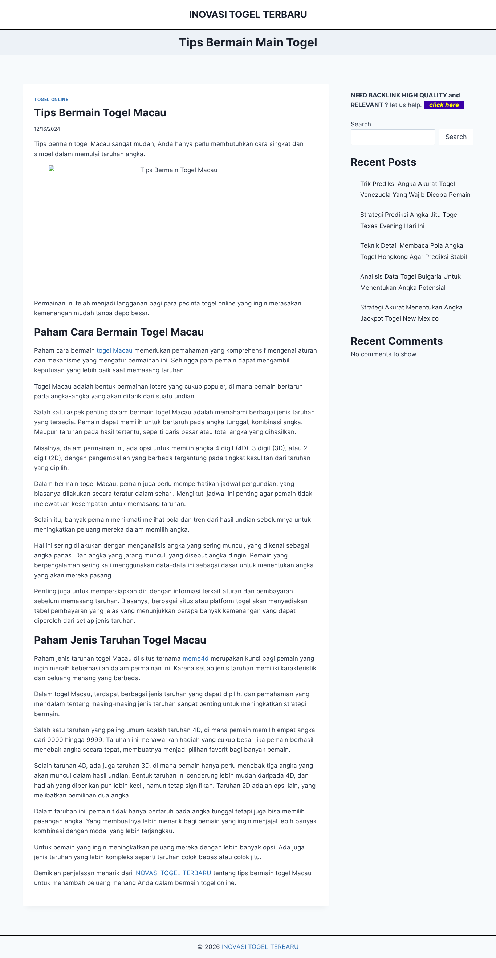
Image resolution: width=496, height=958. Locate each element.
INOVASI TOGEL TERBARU (260, 946)
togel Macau (115, 350)
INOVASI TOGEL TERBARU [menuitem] (172, 873)
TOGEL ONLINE (51, 99)
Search (361, 124)
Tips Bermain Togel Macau (100, 112)
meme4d (196, 658)
